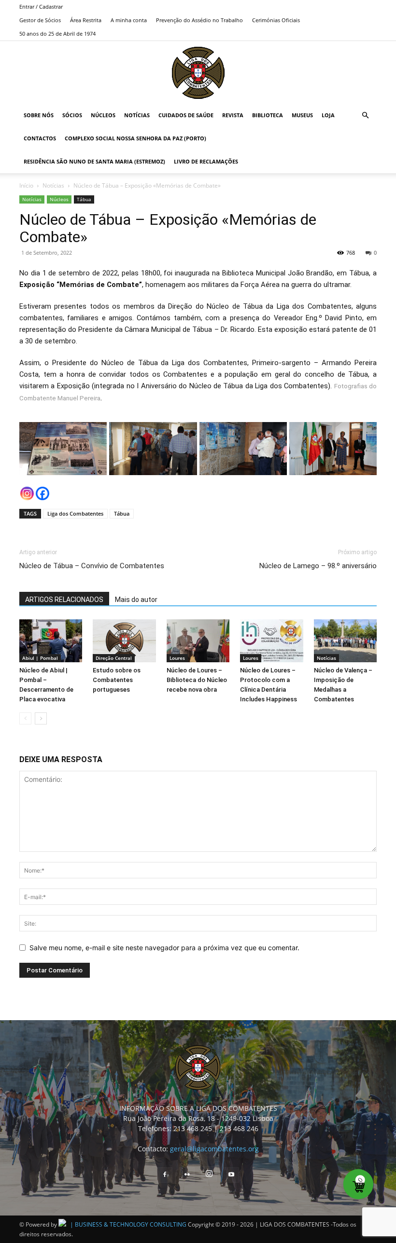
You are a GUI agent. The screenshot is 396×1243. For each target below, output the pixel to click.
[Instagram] (27, 493)
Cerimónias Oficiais (276, 20)
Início (26, 185)
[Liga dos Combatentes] (198, 73)
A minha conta (129, 20)
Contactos (40, 138)
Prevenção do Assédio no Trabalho (199, 20)
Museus (302, 115)
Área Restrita (85, 20)
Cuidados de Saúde (185, 115)
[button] (365, 115)
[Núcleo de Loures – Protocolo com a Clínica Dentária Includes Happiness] (271, 641)
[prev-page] (25, 718)
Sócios (72, 115)
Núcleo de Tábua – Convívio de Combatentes (91, 565)
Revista (232, 115)
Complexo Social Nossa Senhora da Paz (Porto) (135, 138)
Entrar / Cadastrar (41, 6)
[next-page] (41, 718)
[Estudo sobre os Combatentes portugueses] (124, 641)
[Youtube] (231, 1175)
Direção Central (114, 658)
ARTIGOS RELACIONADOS (64, 599)
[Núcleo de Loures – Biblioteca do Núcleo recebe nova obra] (198, 641)
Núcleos (103, 115)
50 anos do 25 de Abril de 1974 (57, 33)
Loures (177, 658)
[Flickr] (187, 1175)
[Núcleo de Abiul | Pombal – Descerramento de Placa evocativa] (50, 641)
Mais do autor (136, 599)
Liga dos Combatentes (75, 513)
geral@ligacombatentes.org (214, 1148)
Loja (328, 115)
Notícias (137, 115)
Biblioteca (267, 115)
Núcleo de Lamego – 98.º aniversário (318, 565)
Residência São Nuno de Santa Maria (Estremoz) (94, 161)
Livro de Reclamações (206, 161)
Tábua (84, 199)
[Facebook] (42, 493)
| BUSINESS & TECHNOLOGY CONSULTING (128, 1224)
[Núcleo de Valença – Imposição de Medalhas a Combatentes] (345, 641)
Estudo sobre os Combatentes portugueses (117, 680)
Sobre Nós (39, 115)
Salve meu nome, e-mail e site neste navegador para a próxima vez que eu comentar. (164, 947)
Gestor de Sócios (40, 20)
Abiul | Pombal (40, 658)
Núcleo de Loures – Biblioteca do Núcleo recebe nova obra (197, 680)
